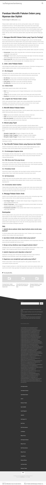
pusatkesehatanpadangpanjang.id (27, 341)
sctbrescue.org (34, 378)
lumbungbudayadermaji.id (32, 350)
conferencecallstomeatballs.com (34, 379)
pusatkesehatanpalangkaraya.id (37, 346)
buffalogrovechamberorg (12, 3)
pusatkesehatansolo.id (25, 344)
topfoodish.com (31, 370)
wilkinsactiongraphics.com (35, 358)
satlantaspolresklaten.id (25, 354)
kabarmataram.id (40, 367)
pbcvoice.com (23, 363)
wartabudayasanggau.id (25, 353)
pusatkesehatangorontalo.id (26, 337)
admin (16, 19)
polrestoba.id (40, 364)
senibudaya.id (35, 349)
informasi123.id (23, 382)
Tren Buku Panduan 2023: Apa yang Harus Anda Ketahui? (31, 316)
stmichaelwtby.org (24, 381)
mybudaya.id (39, 351)
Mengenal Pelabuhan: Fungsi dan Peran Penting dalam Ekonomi (36, 285)
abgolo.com (38, 374)
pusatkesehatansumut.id (35, 331)
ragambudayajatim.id (24, 349)
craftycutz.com (31, 355)
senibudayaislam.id (24, 351)
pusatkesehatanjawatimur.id (26, 331)
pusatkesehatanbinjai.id (34, 339)
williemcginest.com (24, 356)
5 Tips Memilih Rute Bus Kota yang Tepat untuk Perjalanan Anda (22, 285)
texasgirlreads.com (37, 355)
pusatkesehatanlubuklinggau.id (36, 342)
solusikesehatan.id (24, 327)
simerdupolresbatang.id (38, 353)
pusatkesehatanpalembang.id (26, 342)
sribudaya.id (32, 353)
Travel (19, 19)
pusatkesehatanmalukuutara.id (35, 336)
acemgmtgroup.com (31, 359)
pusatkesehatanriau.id (35, 334)
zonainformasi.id (39, 381)
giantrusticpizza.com (24, 379)
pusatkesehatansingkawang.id (26, 346)
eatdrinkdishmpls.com (25, 355)
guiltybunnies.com (24, 359)
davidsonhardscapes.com (25, 358)
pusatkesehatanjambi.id (25, 335)
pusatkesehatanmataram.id (26, 345)
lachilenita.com (32, 374)
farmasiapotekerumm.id (32, 367)
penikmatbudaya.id (24, 350)
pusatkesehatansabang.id (35, 337)
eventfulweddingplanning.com (34, 373)
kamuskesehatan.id (24, 367)
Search (22, 301)
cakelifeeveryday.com (24, 368)
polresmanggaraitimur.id (33, 364)
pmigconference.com (24, 372)
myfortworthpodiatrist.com (25, 377)
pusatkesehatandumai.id (37, 341)
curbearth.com (33, 369)
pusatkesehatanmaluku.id (25, 336)
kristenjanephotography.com (26, 378)
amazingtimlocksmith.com (31, 363)
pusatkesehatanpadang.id (25, 340)
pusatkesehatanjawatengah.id (26, 334)
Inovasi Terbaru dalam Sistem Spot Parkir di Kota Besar (30, 318)
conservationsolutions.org (25, 369)
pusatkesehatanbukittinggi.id (35, 340)
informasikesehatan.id (33, 365)
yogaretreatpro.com (34, 377)
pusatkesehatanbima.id (35, 345)
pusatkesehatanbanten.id (36, 330)
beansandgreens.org (32, 368)
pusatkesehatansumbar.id (25, 332)
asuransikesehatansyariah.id (33, 327)
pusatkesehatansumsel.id (34, 332)
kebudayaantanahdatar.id (32, 351)
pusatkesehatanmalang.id (33, 344)
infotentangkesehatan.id (25, 365)
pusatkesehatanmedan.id (25, 339)
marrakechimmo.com (25, 364)
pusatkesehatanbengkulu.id (34, 335)
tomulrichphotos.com (25, 373)
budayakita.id (30, 349)
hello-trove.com (37, 370)
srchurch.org (39, 378)
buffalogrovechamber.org (33, 354)
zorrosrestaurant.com (32, 356)
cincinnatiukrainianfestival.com (36, 360)
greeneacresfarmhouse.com (26, 360)
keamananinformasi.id (31, 381)
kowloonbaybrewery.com (25, 374)
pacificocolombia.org (24, 370)
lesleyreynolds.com (32, 372)
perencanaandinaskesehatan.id (26, 330)
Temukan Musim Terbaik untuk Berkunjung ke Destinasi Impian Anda (8, 285)
